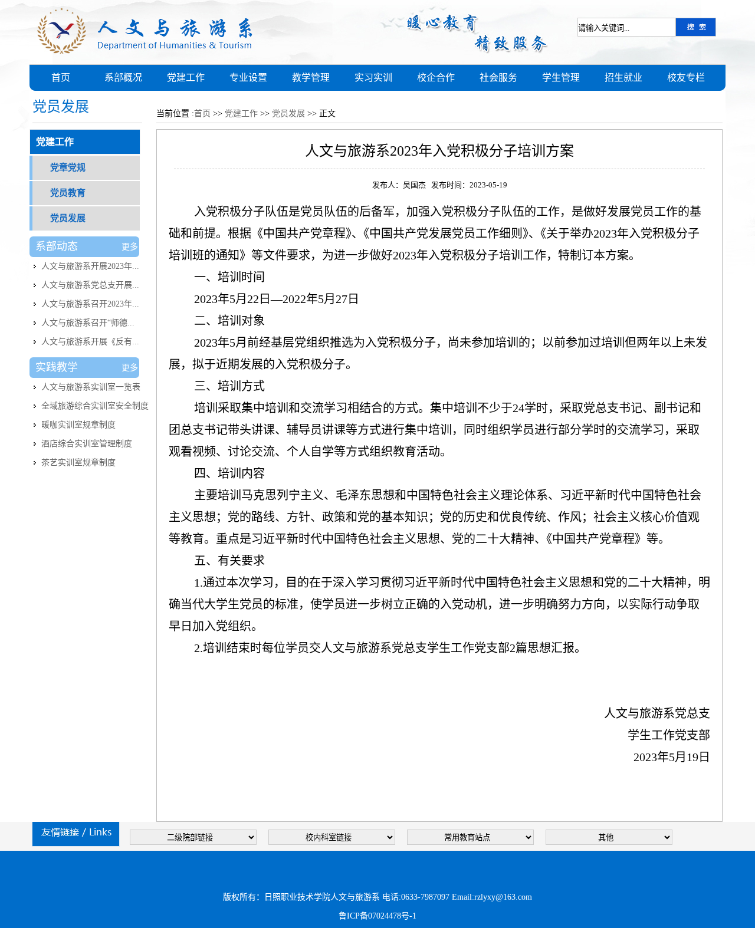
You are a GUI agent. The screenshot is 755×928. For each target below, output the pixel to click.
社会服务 (498, 78)
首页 (60, 78)
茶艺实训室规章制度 (78, 462)
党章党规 (68, 167)
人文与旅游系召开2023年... (90, 304)
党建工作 (186, 78)
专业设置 (248, 78)
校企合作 (436, 78)
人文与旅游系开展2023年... (90, 266)
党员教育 (68, 193)
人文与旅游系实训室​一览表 (90, 387)
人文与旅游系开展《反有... (90, 341)
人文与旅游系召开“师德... (87, 322)
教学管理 (311, 78)
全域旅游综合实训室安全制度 (95, 406)
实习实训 (373, 78)
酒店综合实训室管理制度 (86, 443)
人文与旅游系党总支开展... (90, 285)
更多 (130, 246)
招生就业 (623, 78)
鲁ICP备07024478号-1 (377, 915)
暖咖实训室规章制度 (78, 424)
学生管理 (561, 78)
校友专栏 (686, 78)
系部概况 (123, 78)
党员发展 (68, 218)
